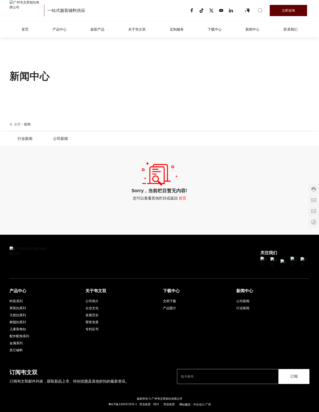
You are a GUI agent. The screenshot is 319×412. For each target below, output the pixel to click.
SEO (156, 404)
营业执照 (145, 404)
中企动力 (199, 404)
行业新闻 (25, 139)
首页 (182, 198)
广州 (208, 404)
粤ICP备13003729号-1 (122, 404)
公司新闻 (60, 139)
